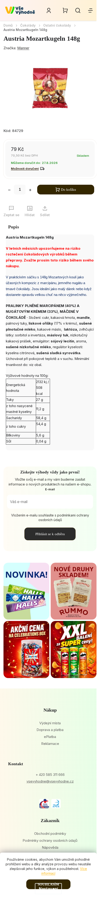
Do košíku (68, 189)
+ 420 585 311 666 (50, 774)
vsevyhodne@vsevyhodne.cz (50, 781)
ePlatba (50, 736)
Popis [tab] (13, 226)
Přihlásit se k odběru (50, 534)
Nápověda (50, 847)
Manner (23, 48)
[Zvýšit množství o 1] (30, 190)
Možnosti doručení (25, 168)
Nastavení (48, 888)
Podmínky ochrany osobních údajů (50, 840)
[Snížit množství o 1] (9, 190)
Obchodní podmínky (50, 833)
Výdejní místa (50, 723)
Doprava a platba (50, 730)
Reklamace (50, 743)
